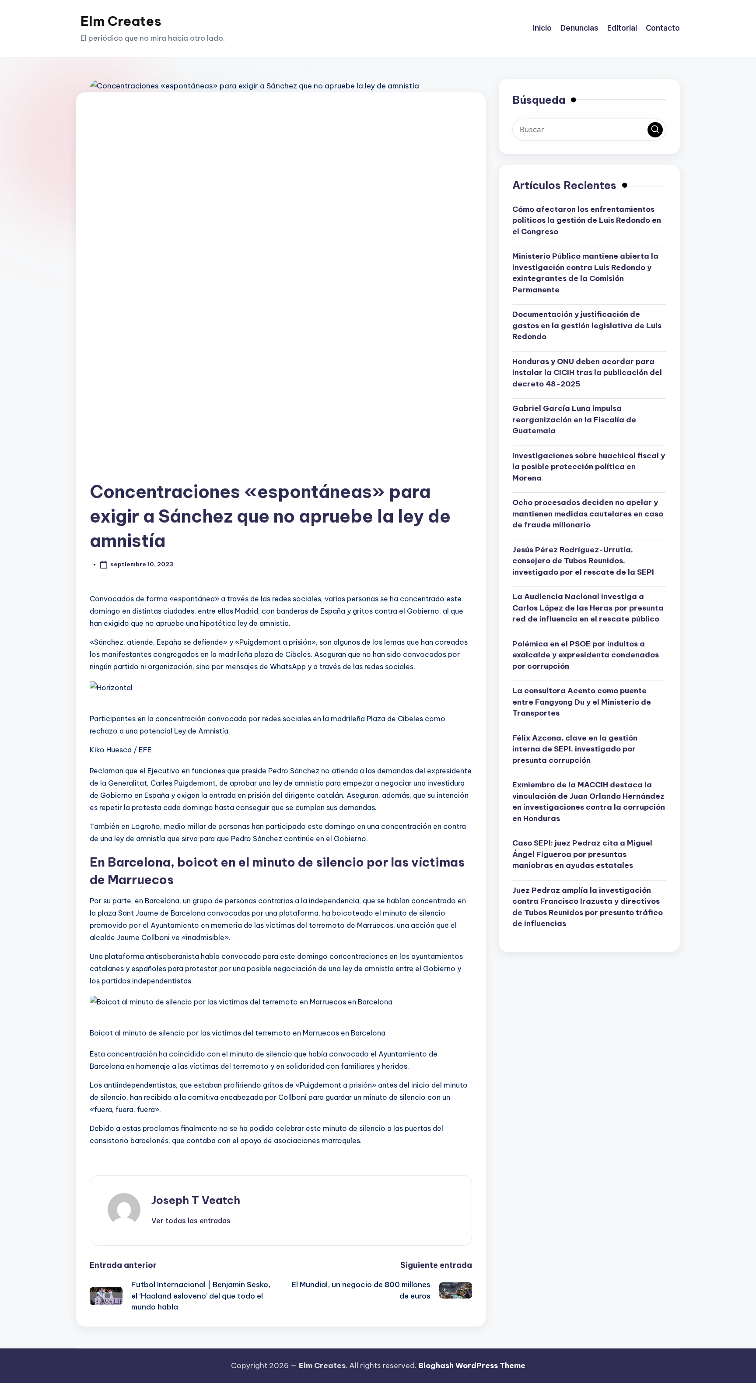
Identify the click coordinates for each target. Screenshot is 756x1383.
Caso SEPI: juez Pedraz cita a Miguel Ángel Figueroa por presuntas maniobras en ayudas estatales (582, 854)
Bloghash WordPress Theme (471, 1365)
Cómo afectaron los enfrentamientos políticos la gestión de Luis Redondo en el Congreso (586, 220)
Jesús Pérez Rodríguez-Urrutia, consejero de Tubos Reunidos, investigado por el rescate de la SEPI (583, 560)
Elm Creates (120, 21)
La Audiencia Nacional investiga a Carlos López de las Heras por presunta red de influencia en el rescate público (588, 607)
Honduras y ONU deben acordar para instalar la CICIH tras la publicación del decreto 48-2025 (587, 372)
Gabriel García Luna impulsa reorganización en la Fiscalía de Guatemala (574, 419)
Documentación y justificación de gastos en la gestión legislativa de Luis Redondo (587, 325)
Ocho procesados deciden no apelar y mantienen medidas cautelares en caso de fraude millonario (587, 513)
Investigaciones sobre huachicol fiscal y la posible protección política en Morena (588, 466)
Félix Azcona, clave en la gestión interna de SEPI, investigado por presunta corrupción (574, 749)
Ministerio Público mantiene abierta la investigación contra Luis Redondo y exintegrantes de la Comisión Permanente (585, 272)
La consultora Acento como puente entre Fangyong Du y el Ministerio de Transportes (581, 701)
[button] (191, 1220)
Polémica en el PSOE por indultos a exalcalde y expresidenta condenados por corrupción (585, 654)
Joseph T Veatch (195, 1200)
